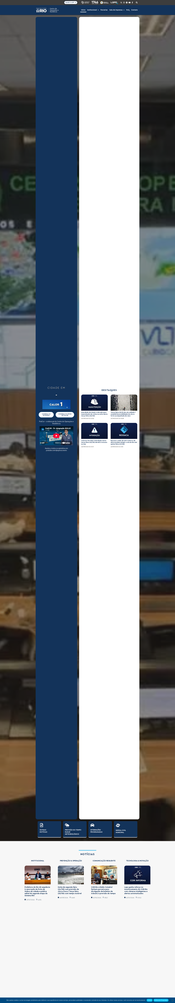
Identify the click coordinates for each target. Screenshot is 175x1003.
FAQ (127, 10)
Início (83, 10)
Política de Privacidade (161, 1000)
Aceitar (149, 1000)
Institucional (92, 10)
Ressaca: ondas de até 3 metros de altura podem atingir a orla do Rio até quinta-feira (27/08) (124, 442)
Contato (134, 10)
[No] (172, 1000)
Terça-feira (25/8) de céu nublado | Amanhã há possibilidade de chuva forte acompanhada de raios (123, 414)
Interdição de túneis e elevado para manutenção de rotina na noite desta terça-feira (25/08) (94, 414)
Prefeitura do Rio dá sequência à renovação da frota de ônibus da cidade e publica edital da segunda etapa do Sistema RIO (37, 891)
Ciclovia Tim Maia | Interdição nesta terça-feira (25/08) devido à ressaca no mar (94, 442)
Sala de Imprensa (115, 10)
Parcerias (104, 10)
